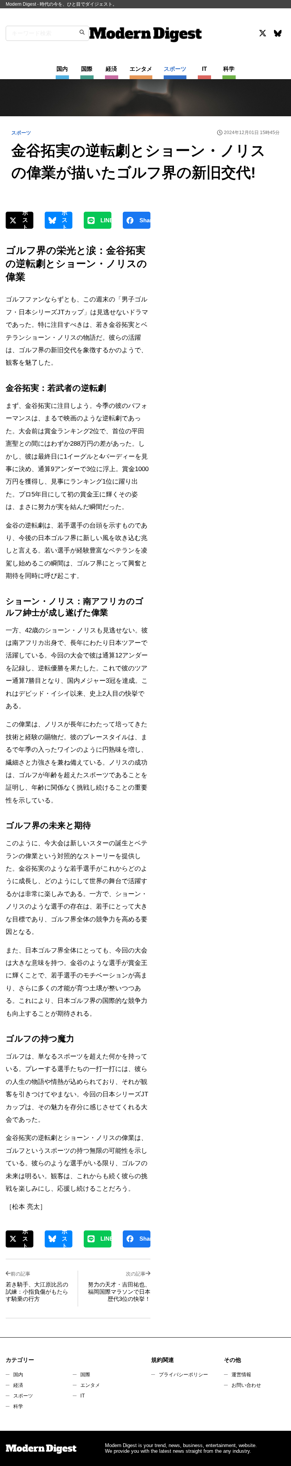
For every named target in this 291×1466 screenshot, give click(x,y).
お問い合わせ (246, 1385)
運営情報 (241, 1374)
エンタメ (90, 1385)
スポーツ (23, 1396)
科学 (18, 1406)
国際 (85, 1374)
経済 (18, 1385)
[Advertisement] (222, 278)
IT (82, 1396)
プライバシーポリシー (183, 1374)
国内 (18, 1374)
